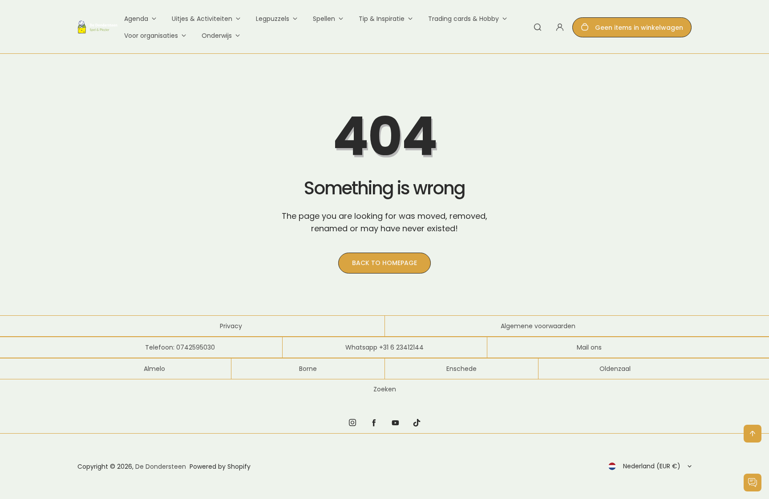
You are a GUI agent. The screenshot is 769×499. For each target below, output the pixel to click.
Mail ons (589, 347)
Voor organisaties (151, 35)
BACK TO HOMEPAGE (384, 262)
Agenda (136, 18)
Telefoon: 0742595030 (180, 347)
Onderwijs (217, 35)
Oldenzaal (615, 368)
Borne (308, 368)
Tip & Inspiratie (382, 18)
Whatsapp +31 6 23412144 (384, 347)
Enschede (461, 368)
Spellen (324, 18)
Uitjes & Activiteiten (202, 18)
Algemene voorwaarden (538, 326)
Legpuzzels (272, 18)
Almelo (154, 368)
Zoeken (384, 389)
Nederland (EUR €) (651, 466)
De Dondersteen (160, 467)
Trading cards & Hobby (463, 18)
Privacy (231, 326)
